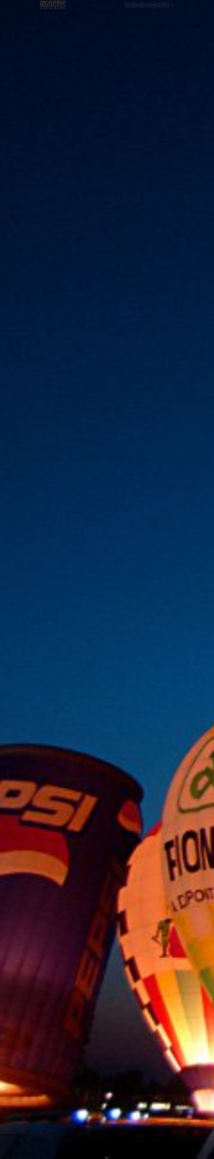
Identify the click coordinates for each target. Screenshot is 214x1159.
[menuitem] (128, 5)
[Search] (172, 5)
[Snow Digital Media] (53, 5)
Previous (5, 579)
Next (209, 579)
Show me (45, 589)
